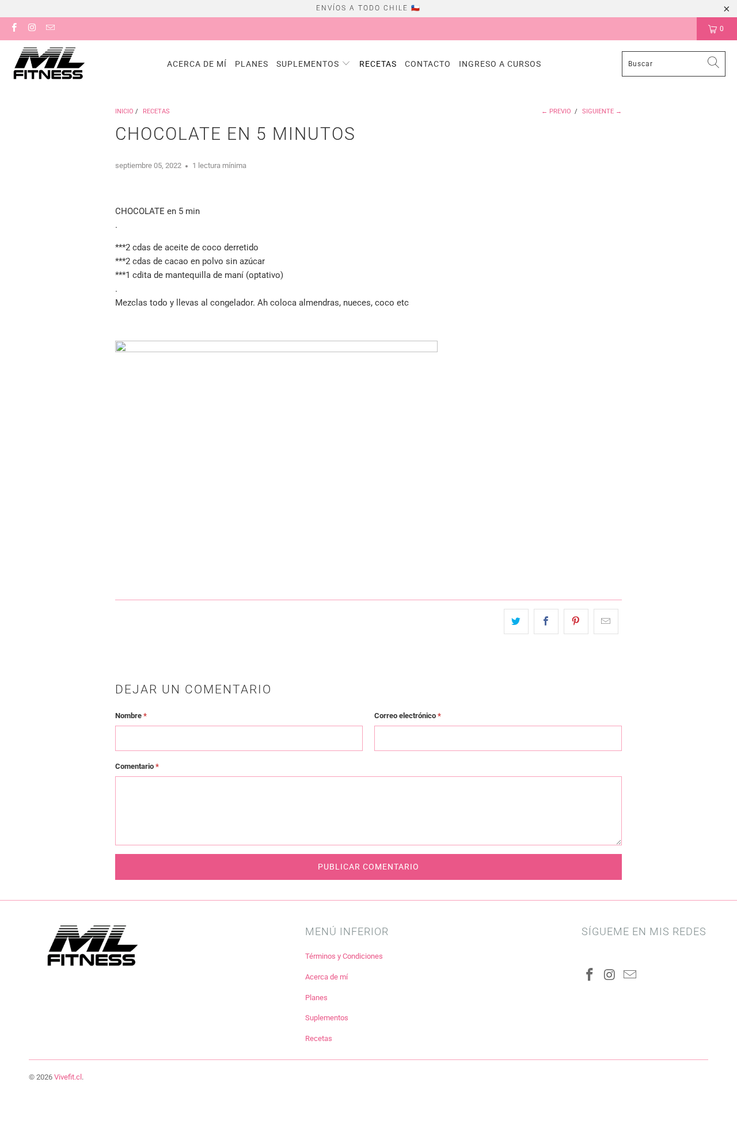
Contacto (428, 63)
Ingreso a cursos (500, 63)
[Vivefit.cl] (49, 64)
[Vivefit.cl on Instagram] (31, 29)
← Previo (556, 111)
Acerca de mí (197, 63)
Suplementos (308, 63)
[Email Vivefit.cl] (50, 29)
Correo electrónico (407, 715)
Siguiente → (602, 111)
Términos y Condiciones (344, 956)
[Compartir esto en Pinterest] (576, 621)
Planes (251, 63)
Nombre (131, 715)
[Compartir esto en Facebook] (546, 621)
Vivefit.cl (68, 1077)
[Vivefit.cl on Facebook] (13, 29)
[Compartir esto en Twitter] (516, 621)
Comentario (137, 766)
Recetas (378, 63)
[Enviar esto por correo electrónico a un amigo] (606, 621)
